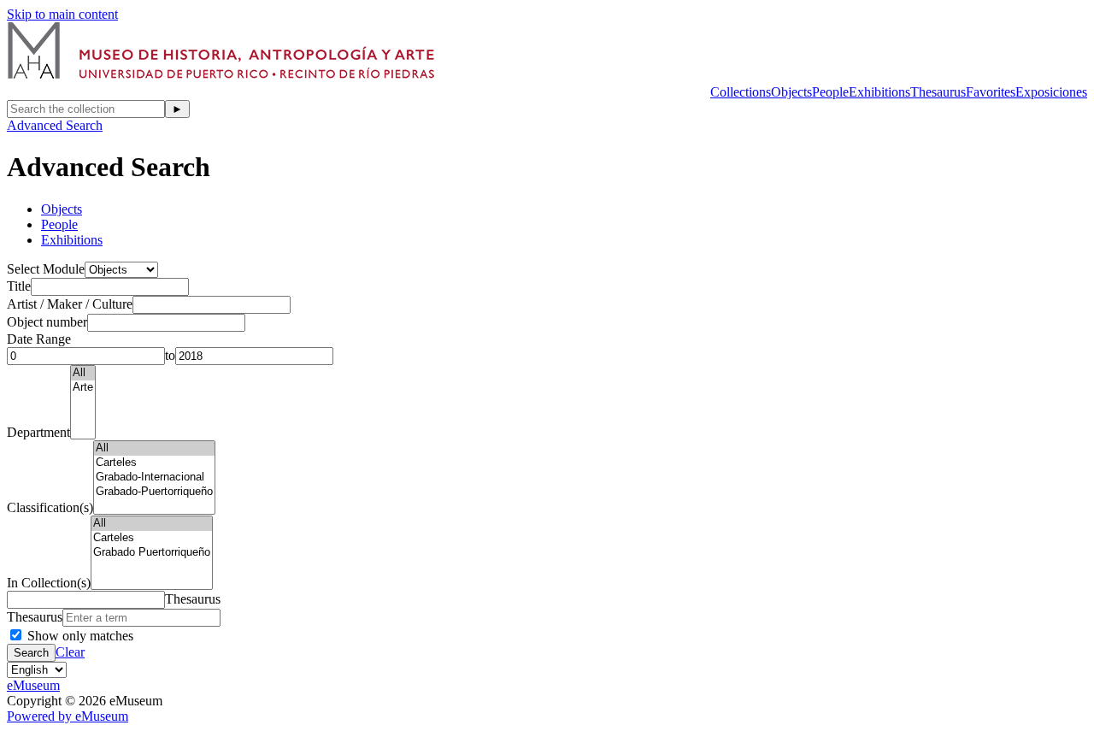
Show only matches (78, 635)
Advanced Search (55, 125)
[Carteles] (154, 463)
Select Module (46, 269)
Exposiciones (1051, 92)
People (830, 92)
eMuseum (33, 685)
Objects (791, 92)
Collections (740, 92)
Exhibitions (879, 92)
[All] (83, 373)
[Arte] (83, 387)
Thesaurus (938, 92)
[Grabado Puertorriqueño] (151, 552)
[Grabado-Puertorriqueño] (154, 492)
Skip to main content (62, 14)
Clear (70, 652)
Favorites (990, 92)
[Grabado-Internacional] (154, 477)
